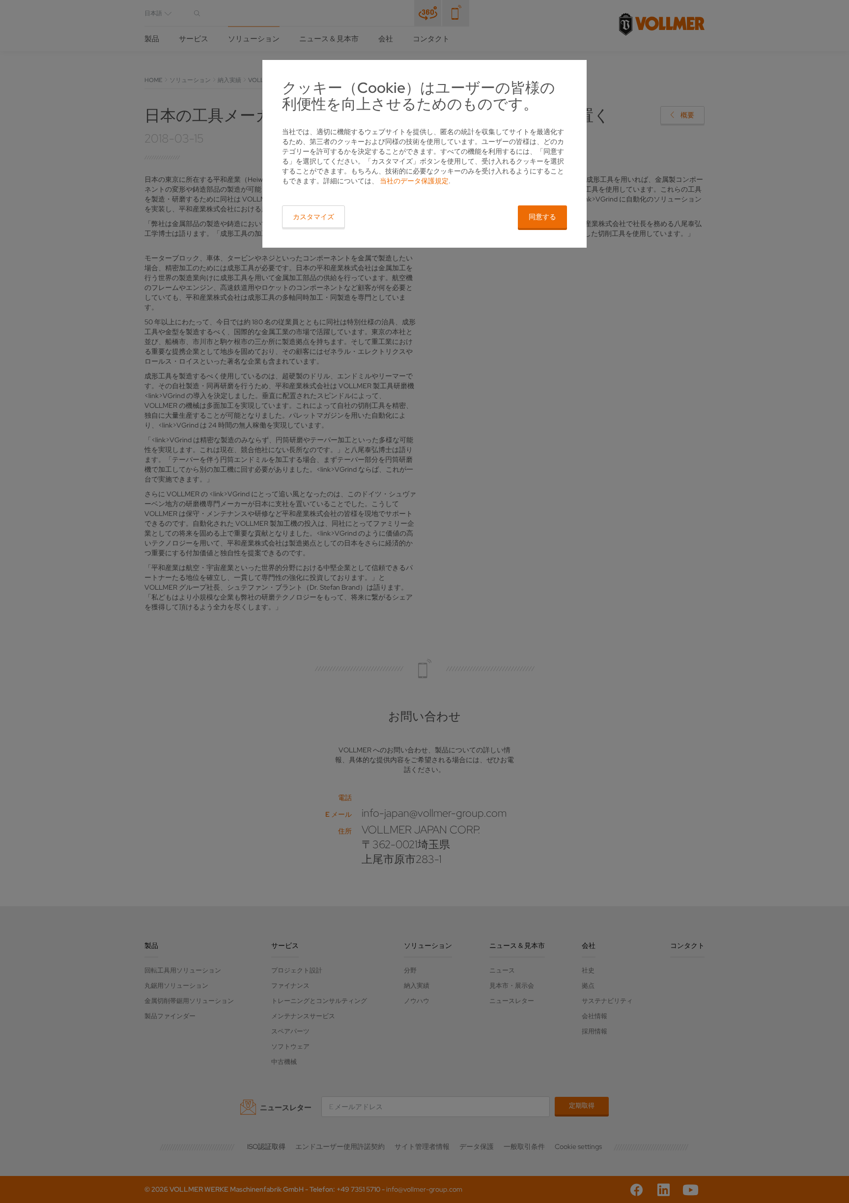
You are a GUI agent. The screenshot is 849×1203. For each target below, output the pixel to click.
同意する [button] (542, 216)
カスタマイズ (313, 216)
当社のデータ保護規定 (414, 180)
